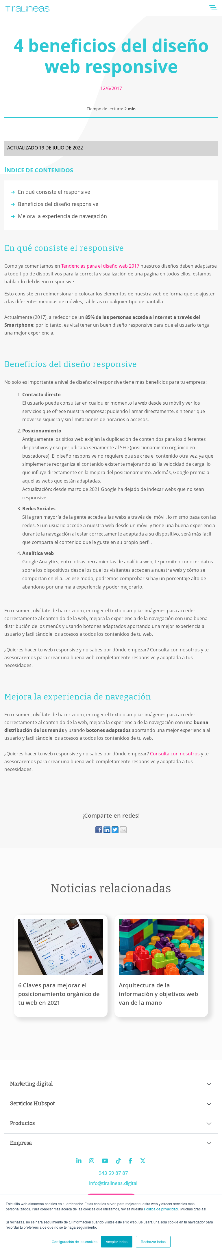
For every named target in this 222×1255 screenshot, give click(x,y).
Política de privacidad (161, 1208)
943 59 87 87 (113, 1173)
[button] (213, 9)
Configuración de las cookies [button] (74, 1241)
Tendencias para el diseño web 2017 (99, 266)
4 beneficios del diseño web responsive (111, 55)
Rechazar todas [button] (153, 1241)
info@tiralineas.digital (113, 1183)
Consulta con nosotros (175, 753)
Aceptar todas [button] (116, 1241)
